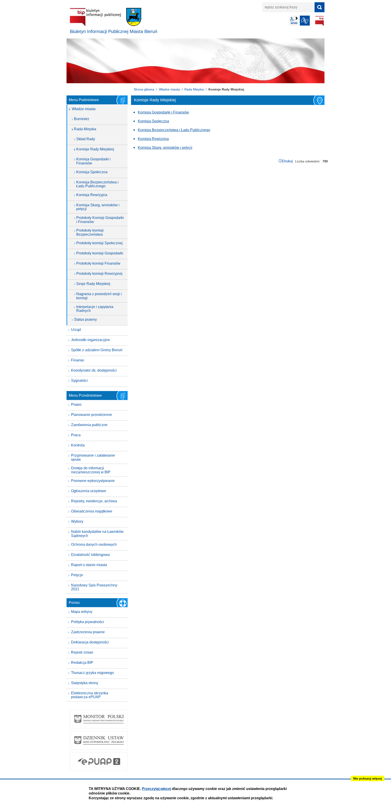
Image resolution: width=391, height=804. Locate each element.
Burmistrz (81, 119)
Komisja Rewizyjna (153, 139)
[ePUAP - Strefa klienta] (99, 761)
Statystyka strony (84, 683)
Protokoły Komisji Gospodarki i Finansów (100, 220)
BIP (319, 21)
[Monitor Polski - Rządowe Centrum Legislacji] (99, 718)
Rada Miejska (194, 89)
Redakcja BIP (82, 662)
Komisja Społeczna (153, 121)
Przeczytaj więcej (156, 789)
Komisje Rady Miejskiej (95, 149)
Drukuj (287, 161)
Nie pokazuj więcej (367, 778)
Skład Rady (85, 139)
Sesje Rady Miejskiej (93, 284)
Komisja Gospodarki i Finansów (163, 112)
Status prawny (85, 319)
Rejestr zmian (82, 652)
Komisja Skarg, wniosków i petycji (165, 147)
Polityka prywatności (87, 622)
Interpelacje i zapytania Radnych (94, 309)
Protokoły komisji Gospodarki (99, 253)
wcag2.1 (294, 21)
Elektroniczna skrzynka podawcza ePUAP (89, 695)
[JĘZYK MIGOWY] (305, 21)
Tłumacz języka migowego (92, 673)
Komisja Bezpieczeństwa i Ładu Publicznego (174, 130)
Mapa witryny (81, 612)
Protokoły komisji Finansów (98, 263)
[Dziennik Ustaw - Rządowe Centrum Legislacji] (99, 740)
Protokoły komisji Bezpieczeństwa (90, 232)
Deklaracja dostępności (90, 642)
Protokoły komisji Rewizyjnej (99, 273)
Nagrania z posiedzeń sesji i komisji (99, 296)
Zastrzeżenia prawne (88, 632)
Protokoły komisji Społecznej (99, 243)
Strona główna (144, 89)
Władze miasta (169, 89)
